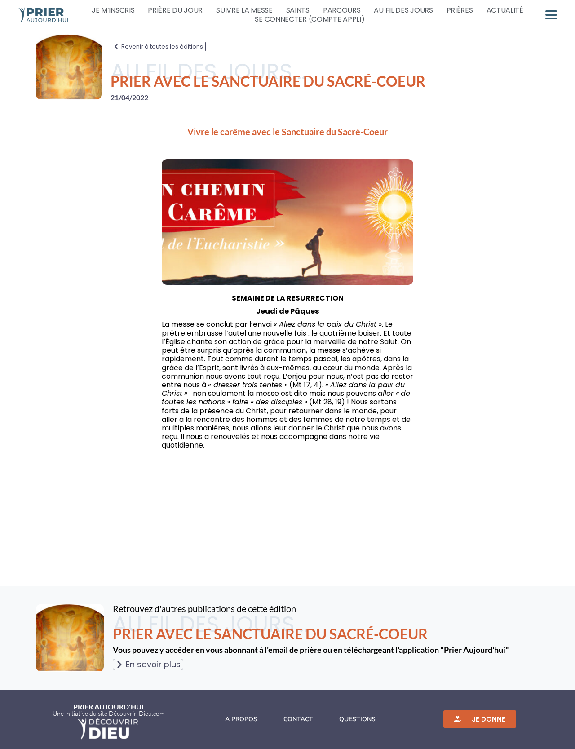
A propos (241, 719)
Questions (357, 719)
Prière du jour (175, 10)
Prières (460, 10)
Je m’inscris (113, 10)
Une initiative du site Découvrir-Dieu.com (108, 713)
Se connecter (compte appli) (309, 19)
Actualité (505, 10)
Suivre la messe (244, 10)
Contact (298, 719)
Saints (298, 10)
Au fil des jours (403, 10)
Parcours (342, 10)
